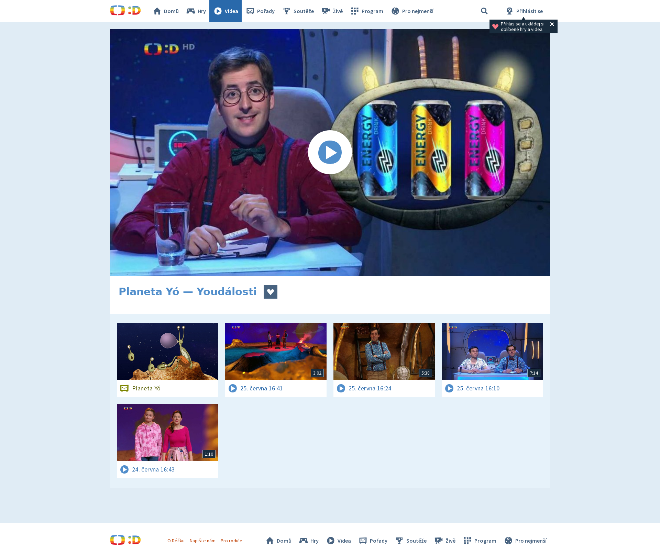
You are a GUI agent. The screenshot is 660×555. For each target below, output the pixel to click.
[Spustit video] (330, 152)
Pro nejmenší (417, 11)
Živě (338, 11)
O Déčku (176, 540)
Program (372, 11)
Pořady (266, 11)
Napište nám (202, 540)
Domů (171, 11)
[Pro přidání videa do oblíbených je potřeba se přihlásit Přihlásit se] (270, 292)
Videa (231, 11)
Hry (202, 11)
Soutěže (304, 11)
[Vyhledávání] (484, 11)
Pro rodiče (231, 540)
